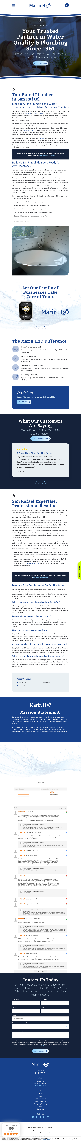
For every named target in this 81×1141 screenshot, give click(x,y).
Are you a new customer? (19, 1023)
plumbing (28, 113)
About (40, 1096)
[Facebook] (40, 1117)
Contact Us (40, 1109)
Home (40, 1093)
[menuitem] (33, 1133)
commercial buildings (32, 563)
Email (42, 1007)
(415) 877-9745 (31, 155)
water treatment (39, 113)
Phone (14, 1007)
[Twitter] (48, 1117)
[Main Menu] (13, 5)
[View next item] (44, 327)
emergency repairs (29, 130)
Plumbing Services (40, 1101)
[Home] (40, 5)
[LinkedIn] (44, 1117)
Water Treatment (40, 1099)
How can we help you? (18, 1031)
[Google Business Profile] (33, 1117)
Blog (40, 1106)
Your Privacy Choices (46, 1130)
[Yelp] (37, 1117)
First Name (15, 999)
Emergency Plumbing (40, 1104)
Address (14, 1015)
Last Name (44, 999)
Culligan (41, 138)
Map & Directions (40, 1085)
